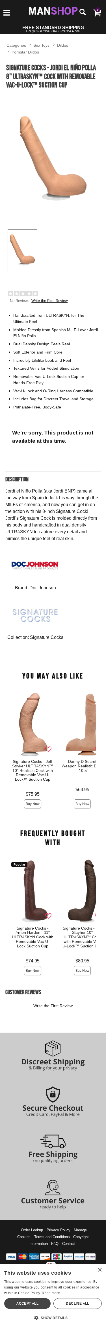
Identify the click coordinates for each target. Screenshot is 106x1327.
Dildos (62, 45)
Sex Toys (41, 45)
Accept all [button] (27, 1303)
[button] (6, 13)
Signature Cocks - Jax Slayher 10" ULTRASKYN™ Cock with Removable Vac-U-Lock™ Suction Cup (82, 936)
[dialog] (53, 1295)
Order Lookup (32, 1230)
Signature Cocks (46, 637)
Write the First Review (49, 301)
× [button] (100, 1270)
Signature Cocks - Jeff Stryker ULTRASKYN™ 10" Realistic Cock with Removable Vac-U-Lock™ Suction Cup (32, 770)
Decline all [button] (77, 1303)
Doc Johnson (42, 587)
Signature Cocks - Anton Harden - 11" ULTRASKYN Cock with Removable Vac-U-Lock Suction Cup (32, 936)
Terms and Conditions (52, 1236)
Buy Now (33, 804)
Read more (51, 1293)
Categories (16, 45)
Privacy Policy (58, 1230)
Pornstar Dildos (25, 52)
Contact (68, 1243)
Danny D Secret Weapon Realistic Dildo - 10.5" (82, 766)
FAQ (55, 1243)
